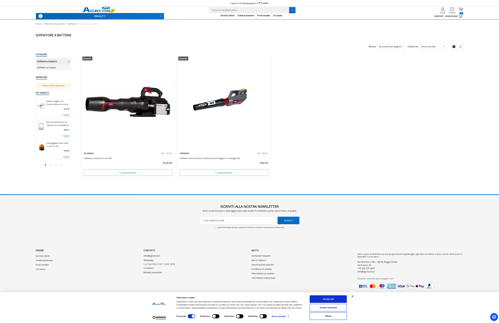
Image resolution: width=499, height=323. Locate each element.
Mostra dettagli (279, 316)
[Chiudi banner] (352, 296)
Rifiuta (328, 316)
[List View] (460, 46)
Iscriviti (288, 220)
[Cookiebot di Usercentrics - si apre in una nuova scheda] (159, 318)
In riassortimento (127, 172)
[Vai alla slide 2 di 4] (50, 165)
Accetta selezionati (328, 307)
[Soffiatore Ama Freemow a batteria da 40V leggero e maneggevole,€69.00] (224, 102)
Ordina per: (413, 46)
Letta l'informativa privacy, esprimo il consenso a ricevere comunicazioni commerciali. (250, 227)
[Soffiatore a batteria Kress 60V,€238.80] (128, 102)
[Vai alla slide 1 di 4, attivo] (45, 165)
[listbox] (433, 46)
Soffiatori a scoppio (46, 67)
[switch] (215, 316)
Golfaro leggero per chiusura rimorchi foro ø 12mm (57, 103)
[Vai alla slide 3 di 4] (56, 165)
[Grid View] (454, 46)
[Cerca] (292, 10)
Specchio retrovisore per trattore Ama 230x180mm (57, 123)
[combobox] (252, 10)
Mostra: (372, 46)
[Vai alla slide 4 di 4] (61, 165)
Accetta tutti (328, 299)
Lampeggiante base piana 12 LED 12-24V (57, 144)
